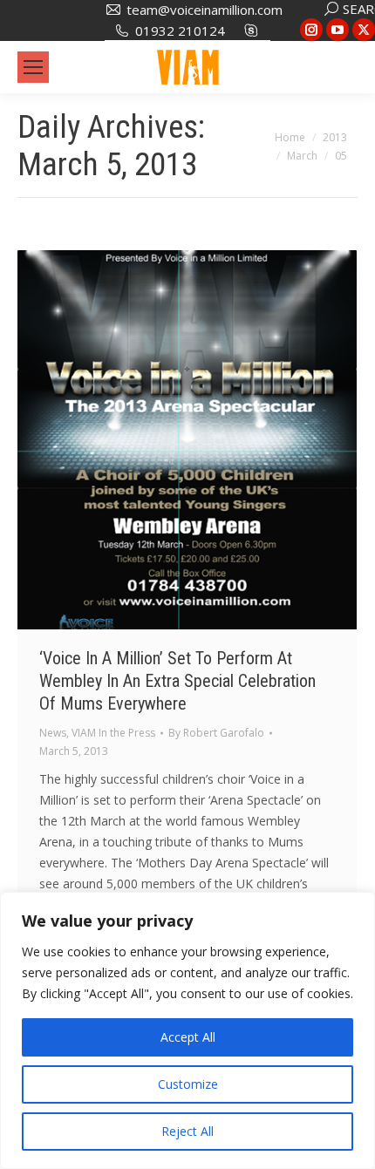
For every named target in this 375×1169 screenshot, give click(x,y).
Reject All (187, 1131)
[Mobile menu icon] (33, 67)
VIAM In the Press (113, 732)
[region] (187, 1030)
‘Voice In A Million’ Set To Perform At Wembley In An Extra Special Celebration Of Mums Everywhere (177, 681)
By (216, 732)
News (52, 732)
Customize (188, 1084)
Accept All (187, 1037)
